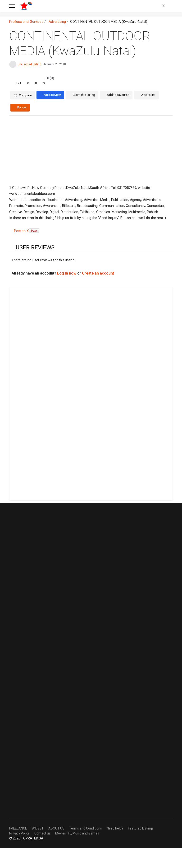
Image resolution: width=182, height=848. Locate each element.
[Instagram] (171, 6)
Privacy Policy (19, 833)
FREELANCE (18, 828)
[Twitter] (163, 6)
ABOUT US (56, 828)
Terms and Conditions (85, 828)
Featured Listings (141, 828)
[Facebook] (155, 6)
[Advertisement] (91, 150)
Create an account (98, 273)
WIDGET (38, 828)
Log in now (66, 273)
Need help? (115, 828)
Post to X (21, 231)
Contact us (42, 833)
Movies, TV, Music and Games (77, 833)
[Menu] (12, 6)
